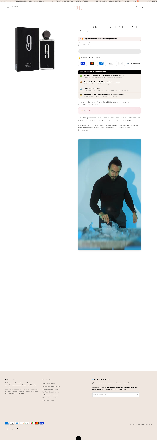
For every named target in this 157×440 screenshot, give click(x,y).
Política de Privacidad (50, 395)
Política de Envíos (49, 383)
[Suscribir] (137, 394)
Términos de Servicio (50, 398)
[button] (7, 7)
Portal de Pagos (48, 400)
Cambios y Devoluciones (51, 386)
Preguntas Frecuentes (51, 389)
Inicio (15, 7)
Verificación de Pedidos (51, 392)
